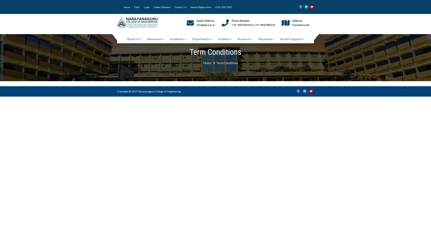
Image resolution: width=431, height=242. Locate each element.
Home (127, 7)
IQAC (137, 7)
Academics (177, 39)
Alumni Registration (200, 7)
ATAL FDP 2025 (223, 7)
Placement (265, 39)
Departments (201, 39)
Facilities (223, 39)
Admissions (154, 39)
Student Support (291, 39)
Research (243, 39)
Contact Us (180, 7)
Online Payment (162, 7)
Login (147, 7)
